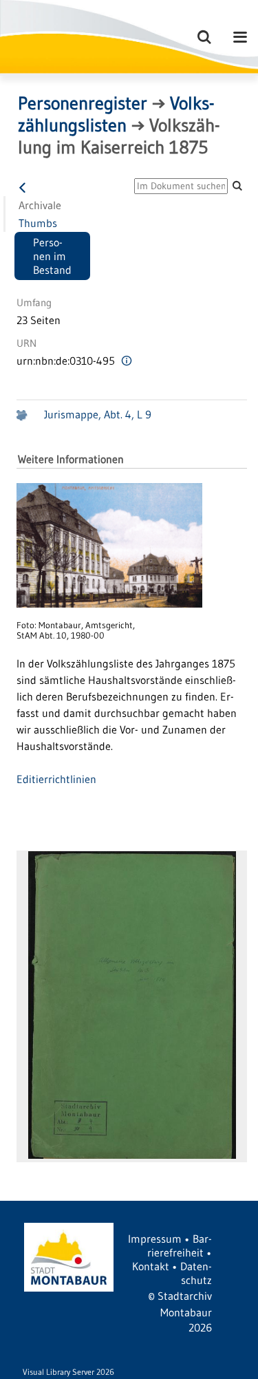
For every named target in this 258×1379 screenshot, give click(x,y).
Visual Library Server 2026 (68, 1372)
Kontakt (150, 1266)
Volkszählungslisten (116, 114)
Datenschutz (196, 1273)
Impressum (155, 1239)
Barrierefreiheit (179, 1245)
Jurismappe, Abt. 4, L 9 (97, 414)
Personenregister (82, 103)
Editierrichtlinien (56, 779)
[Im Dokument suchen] (237, 185)
